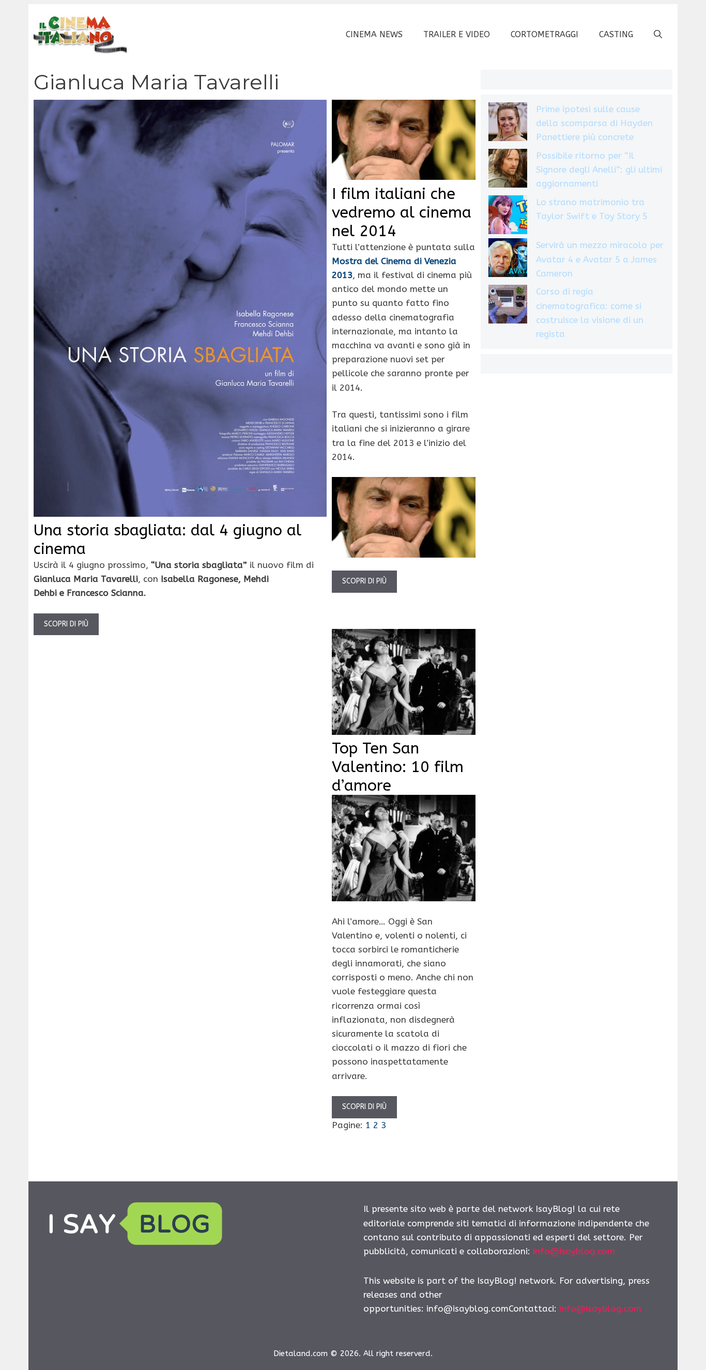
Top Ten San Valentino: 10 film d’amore (398, 767)
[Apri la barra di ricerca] (657, 35)
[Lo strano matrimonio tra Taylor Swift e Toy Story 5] (507, 216)
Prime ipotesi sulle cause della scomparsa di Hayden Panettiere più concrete (594, 123)
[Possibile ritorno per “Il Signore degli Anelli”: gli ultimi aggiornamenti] (507, 170)
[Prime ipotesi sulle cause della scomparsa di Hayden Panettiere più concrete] (507, 123)
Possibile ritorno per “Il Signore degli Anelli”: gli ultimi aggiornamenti (599, 169)
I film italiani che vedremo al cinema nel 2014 (401, 212)
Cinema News (374, 34)
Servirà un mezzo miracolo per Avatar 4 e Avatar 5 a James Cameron (600, 259)
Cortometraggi (544, 34)
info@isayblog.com (574, 1251)
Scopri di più (66, 624)
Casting (616, 34)
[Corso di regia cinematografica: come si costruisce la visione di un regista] (507, 306)
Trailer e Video (456, 34)
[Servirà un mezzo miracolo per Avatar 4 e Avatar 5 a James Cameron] (507, 259)
